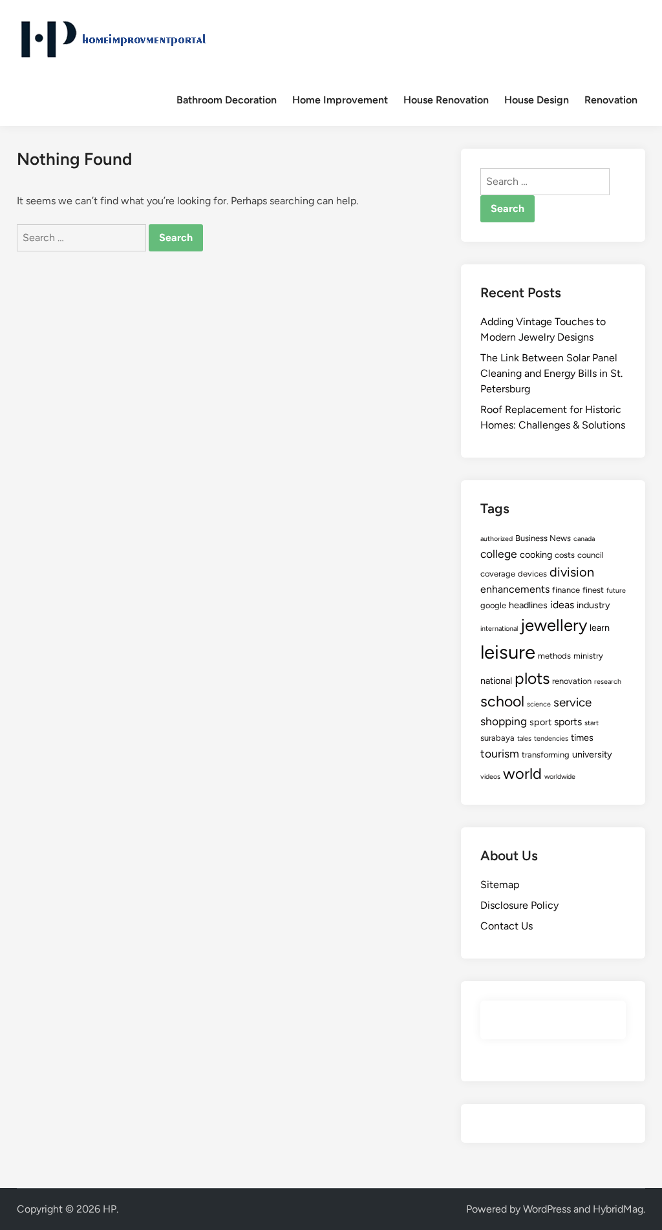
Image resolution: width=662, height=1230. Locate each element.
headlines (528, 605)
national (496, 680)
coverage (497, 573)
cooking (536, 554)
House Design (536, 100)
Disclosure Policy (519, 905)
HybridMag (618, 1209)
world (522, 773)
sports (568, 722)
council (590, 555)
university (592, 754)
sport (540, 722)
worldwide (559, 776)
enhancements (515, 589)
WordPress (547, 1209)
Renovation (610, 100)
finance (566, 590)
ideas (562, 605)
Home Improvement (340, 100)
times (582, 737)
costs (565, 555)
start (591, 723)
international (499, 628)
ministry (588, 656)
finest (593, 590)
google (493, 605)
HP (109, 1209)
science (539, 704)
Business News (543, 538)
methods (554, 656)
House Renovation (446, 100)
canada (584, 539)
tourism (499, 753)
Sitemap (499, 884)
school (502, 701)
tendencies (551, 738)
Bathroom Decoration (226, 100)
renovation (572, 681)
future (616, 590)
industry (593, 605)
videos (490, 776)
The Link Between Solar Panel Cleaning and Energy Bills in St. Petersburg (551, 373)
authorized (496, 539)
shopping (503, 721)
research (607, 681)
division (572, 572)
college (498, 553)
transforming (546, 754)
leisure (507, 652)
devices (532, 573)
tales (524, 738)
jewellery (553, 625)
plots (532, 678)
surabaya (497, 738)
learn (600, 627)
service (572, 702)
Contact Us (506, 926)
